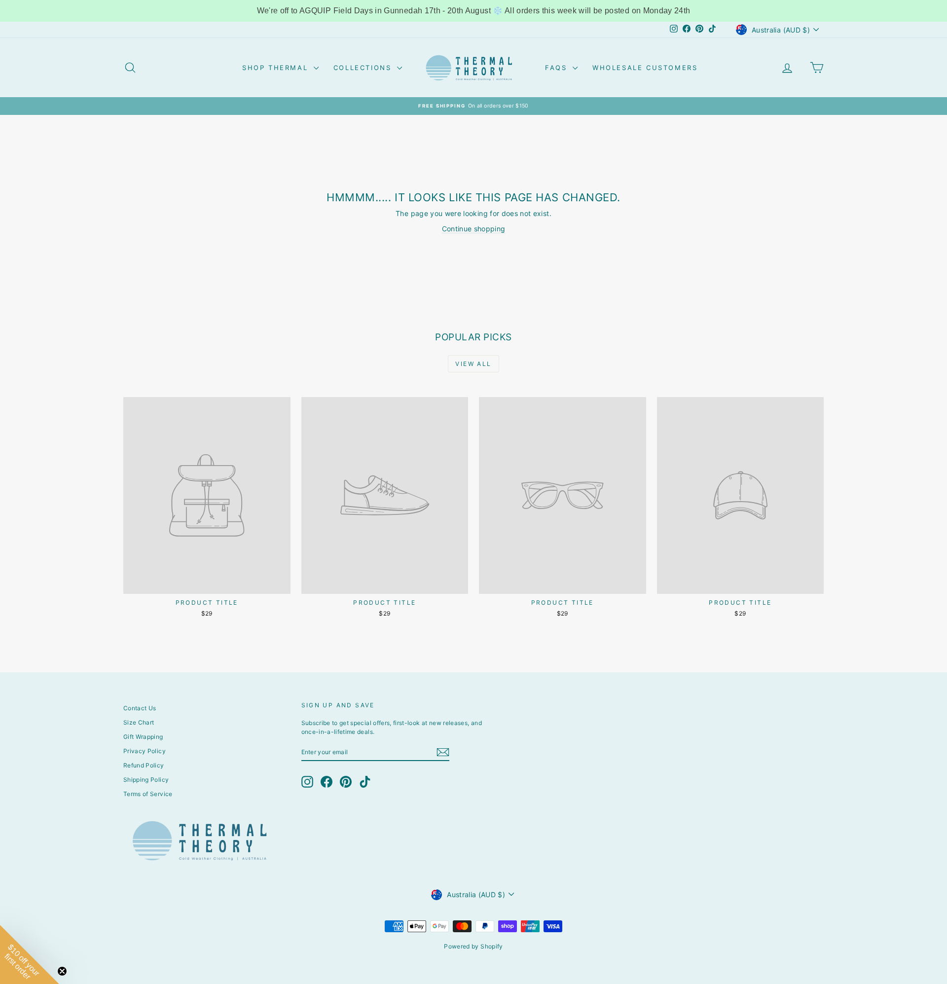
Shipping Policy (146, 779)
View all (473, 363)
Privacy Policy (144, 751)
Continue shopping (474, 228)
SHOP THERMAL (276, 68)
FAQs (557, 68)
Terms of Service (148, 794)
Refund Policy (143, 765)
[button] (29, 954)
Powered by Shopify (473, 946)
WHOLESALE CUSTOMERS (644, 68)
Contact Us (139, 708)
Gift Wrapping (143, 736)
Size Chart (138, 722)
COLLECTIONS (364, 68)
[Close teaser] (62, 971)
